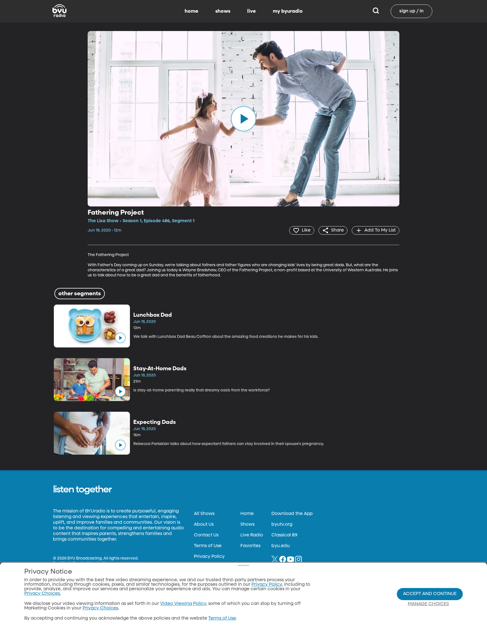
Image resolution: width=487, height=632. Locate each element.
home (191, 11)
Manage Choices (428, 604)
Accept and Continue (430, 594)
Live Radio (251, 535)
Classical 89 (284, 535)
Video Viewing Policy (183, 604)
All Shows (204, 514)
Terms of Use (208, 546)
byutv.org (281, 524)
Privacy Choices (100, 608)
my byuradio (288, 11)
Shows (247, 524)
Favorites (250, 546)
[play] (243, 118)
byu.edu (280, 546)
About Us (204, 524)
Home (247, 514)
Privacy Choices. (42, 593)
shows (222, 11)
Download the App (292, 514)
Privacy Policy (209, 556)
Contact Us (206, 535)
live (251, 11)
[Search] (375, 11)
